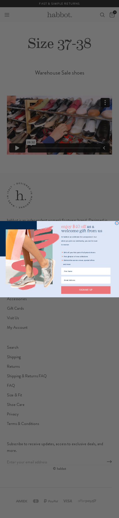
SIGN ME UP (85, 290)
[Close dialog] (116, 223)
